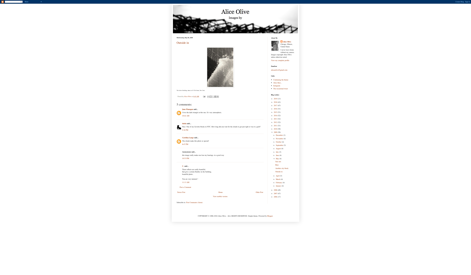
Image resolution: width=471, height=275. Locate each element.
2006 (276, 197)
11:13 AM (185, 182)
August (278, 148)
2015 (276, 112)
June (277, 155)
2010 (276, 129)
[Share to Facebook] (215, 96)
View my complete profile (280, 60)
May (277, 158)
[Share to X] (213, 96)
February (279, 182)
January (279, 186)
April (278, 176)
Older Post (259, 192)
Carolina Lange (188, 137)
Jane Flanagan (187, 109)
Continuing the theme (280, 80)
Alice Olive (287, 42)
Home (220, 192)
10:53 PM (185, 158)
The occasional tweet (280, 88)
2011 (276, 125)
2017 (276, 105)
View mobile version (220, 196)
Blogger (270, 216)
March (278, 179)
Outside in (183, 43)
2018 (276, 102)
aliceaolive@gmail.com (279, 70)
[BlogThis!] (210, 96)
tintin (184, 123)
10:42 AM (185, 116)
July (277, 152)
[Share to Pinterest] (217, 96)
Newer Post (181, 192)
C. (183, 166)
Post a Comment (185, 187)
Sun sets (278, 161)
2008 (276, 190)
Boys (277, 165)
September (280, 145)
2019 (276, 98)
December (279, 135)
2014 (276, 115)
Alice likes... (277, 83)
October (279, 142)
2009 (276, 132)
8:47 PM (185, 144)
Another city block (281, 168)
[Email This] (208, 96)
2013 (276, 119)
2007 (276, 193)
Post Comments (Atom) (194, 202)
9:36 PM (185, 130)
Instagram (276, 85)
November (280, 138)
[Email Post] (204, 96)
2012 (276, 122)
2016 (276, 109)
